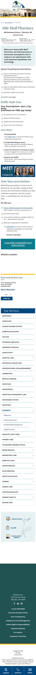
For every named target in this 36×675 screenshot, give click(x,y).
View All (6, 298)
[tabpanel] (18, 422)
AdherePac (10, 227)
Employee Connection (18, 636)
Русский (19, 660)
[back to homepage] (1, 22)
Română (9, 662)
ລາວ (29, 663)
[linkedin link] (18, 603)
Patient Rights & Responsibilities (18, 624)
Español (8, 660)
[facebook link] (14, 603)
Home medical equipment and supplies (18, 208)
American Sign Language (20, 662)
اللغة (19, 663)
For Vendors (18, 632)
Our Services (11, 310)
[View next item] (10, 294)
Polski (3, 660)
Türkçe (4, 662)
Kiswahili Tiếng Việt (11, 663)
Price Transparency (18, 617)
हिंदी (26, 663)
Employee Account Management (18, 621)
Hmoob (25, 660)
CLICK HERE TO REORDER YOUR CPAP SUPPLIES (18, 244)
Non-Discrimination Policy (18, 613)
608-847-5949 (18, 35)
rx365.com (11, 137)
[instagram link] (22, 603)
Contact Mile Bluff (18, 609)
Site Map (18, 653)
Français (30, 662)
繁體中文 (30, 660)
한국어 (23, 663)
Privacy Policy (18, 654)
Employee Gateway (18, 628)
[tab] (33, 358)
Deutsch (14, 660)
